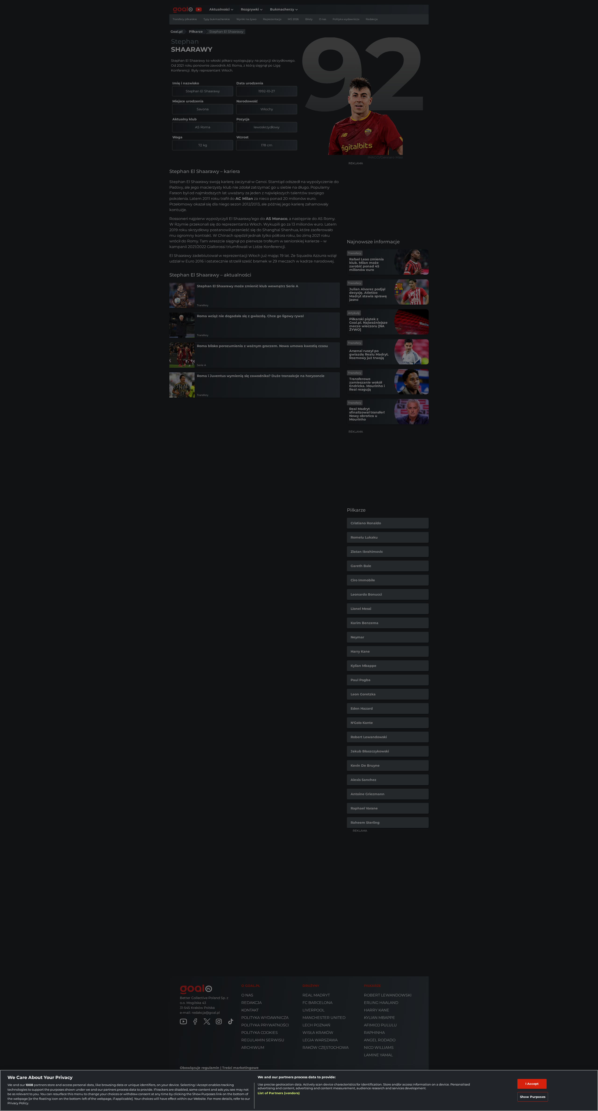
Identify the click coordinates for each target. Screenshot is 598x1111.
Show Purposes (532, 1097)
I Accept (532, 1084)
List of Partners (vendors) (279, 1093)
